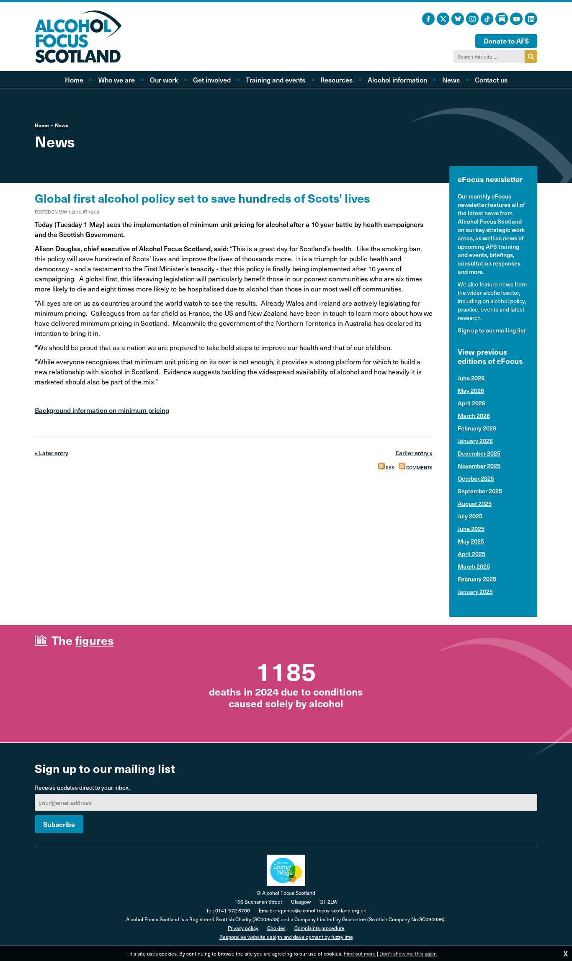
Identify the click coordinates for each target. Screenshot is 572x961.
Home (42, 125)
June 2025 (471, 528)
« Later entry (51, 452)
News (61, 125)
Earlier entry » (414, 453)
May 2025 (471, 541)
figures (94, 640)
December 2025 (479, 453)
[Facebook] (428, 19)
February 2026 (477, 428)
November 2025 (479, 465)
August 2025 (475, 503)
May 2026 (471, 390)
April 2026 (471, 403)
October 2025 (476, 478)
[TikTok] (487, 19)
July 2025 (470, 516)
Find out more (360, 953)
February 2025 (477, 579)
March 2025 (474, 566)
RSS (389, 467)
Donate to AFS (506, 40)
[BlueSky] (457, 19)
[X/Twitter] (443, 19)
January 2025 (475, 591)
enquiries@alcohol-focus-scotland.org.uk (319, 910)
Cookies (276, 928)
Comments (419, 467)
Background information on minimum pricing (102, 410)
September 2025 (480, 491)
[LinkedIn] (531, 19)
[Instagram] (472, 19)
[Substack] (501, 19)
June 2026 (471, 378)
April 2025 (471, 553)
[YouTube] (516, 19)
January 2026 (475, 440)
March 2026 (474, 415)
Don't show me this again (408, 953)
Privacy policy (243, 928)
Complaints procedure (319, 928)
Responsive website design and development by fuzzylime (286, 936)
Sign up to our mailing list (492, 330)
